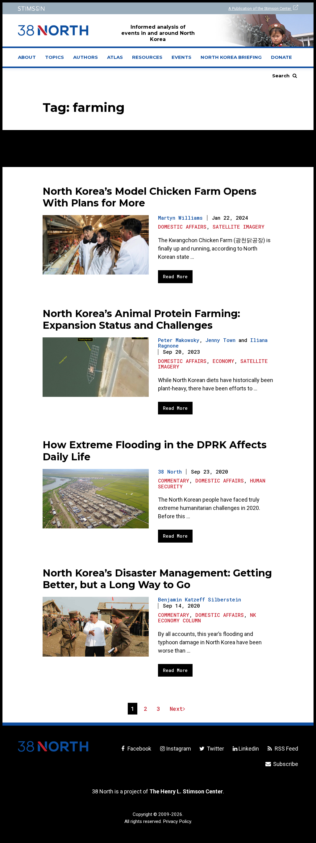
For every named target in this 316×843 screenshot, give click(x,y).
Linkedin (249, 748)
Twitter (215, 748)
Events (181, 57)
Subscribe (285, 764)
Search (280, 76)
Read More (175, 276)
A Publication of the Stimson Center (260, 8)
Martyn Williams (180, 217)
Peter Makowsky (178, 340)
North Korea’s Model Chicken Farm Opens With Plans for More (149, 197)
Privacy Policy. (177, 821)
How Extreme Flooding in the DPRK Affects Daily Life (155, 450)
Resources (147, 57)
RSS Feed (285, 748)
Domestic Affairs (182, 226)
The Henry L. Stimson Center (186, 791)
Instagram (178, 748)
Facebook (138, 748)
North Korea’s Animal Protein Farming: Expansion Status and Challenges (141, 319)
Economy (223, 361)
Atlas (115, 57)
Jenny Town (220, 340)
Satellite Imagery (238, 226)
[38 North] (53, 746)
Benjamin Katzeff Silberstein (199, 599)
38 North (170, 471)
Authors (85, 57)
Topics (54, 57)
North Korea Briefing (231, 57)
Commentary (173, 480)
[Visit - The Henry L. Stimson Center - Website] (84, 8)
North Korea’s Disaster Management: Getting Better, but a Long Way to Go (157, 579)
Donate (281, 57)
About (29, 59)
